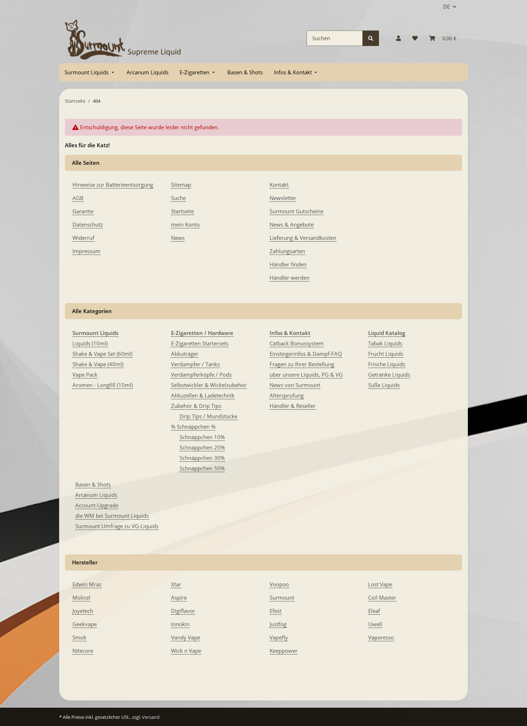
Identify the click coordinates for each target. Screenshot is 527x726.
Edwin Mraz (86, 584)
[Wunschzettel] (415, 38)
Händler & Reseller (292, 405)
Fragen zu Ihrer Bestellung (302, 364)
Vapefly (279, 637)
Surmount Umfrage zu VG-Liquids (116, 526)
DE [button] (446, 6)
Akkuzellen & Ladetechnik (202, 395)
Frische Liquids (386, 364)
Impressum (86, 251)
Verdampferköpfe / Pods (201, 374)
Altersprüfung (287, 395)
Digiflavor (183, 610)
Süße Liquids (384, 384)
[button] (398, 38)
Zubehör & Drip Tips (196, 405)
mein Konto (185, 224)
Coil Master (382, 597)
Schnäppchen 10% (202, 437)
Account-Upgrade (96, 505)
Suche (178, 197)
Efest (275, 610)
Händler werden (289, 277)
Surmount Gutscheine (296, 211)
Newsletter (283, 197)
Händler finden (288, 264)
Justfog (278, 624)
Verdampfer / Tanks (195, 364)
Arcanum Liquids (96, 494)
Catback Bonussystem (297, 343)
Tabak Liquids (385, 343)
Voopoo (279, 584)
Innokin (180, 624)
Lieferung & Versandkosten (303, 237)
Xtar (176, 584)
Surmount (282, 597)
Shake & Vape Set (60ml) (102, 353)
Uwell (375, 624)
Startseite (182, 211)
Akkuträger (184, 353)
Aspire (179, 597)
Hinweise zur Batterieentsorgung (112, 184)
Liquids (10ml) (90, 343)
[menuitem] (90, 72)
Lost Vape (380, 584)
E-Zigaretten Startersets (199, 343)
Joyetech (82, 610)
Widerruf (83, 237)
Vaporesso (381, 637)
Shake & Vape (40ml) (97, 364)
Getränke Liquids (389, 374)
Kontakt (279, 184)
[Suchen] (370, 38)
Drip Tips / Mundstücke (208, 416)
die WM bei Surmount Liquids (112, 515)
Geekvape (84, 624)
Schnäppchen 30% (202, 457)
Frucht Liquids (385, 353)
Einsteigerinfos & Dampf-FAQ (306, 353)
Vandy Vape (185, 637)
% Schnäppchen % (193, 426)
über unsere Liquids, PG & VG (306, 374)
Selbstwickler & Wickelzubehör (209, 384)
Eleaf (374, 610)
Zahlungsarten (287, 251)
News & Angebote (292, 224)
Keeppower (284, 650)
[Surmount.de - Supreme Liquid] (123, 38)
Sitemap (181, 184)
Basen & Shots (93, 484)
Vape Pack (85, 374)
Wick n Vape (186, 650)
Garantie (83, 211)
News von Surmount (295, 384)
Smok (79, 637)
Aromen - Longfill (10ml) (102, 384)
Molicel (81, 597)
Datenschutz (87, 224)
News (178, 237)
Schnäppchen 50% (202, 468)
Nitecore (82, 650)
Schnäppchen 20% (202, 447)
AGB (78, 197)
